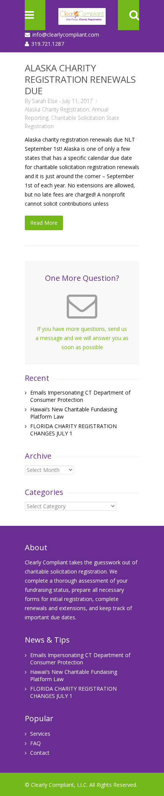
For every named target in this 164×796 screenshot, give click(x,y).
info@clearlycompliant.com (65, 34)
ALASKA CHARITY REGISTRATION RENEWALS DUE (80, 79)
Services (40, 733)
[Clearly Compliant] (82, 19)
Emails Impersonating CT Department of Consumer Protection (80, 396)
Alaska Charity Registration (57, 109)
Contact (40, 752)
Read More (44, 222)
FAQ (35, 743)
